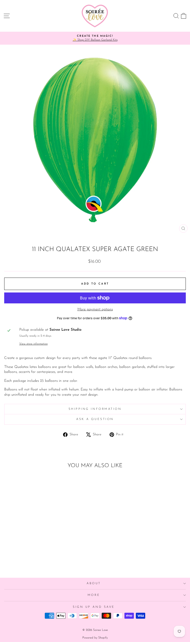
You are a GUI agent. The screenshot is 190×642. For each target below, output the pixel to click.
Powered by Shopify (95, 637)
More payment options (95, 309)
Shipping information (95, 409)
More (94, 595)
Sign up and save (94, 607)
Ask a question (95, 419)
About (94, 583)
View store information (33, 343)
